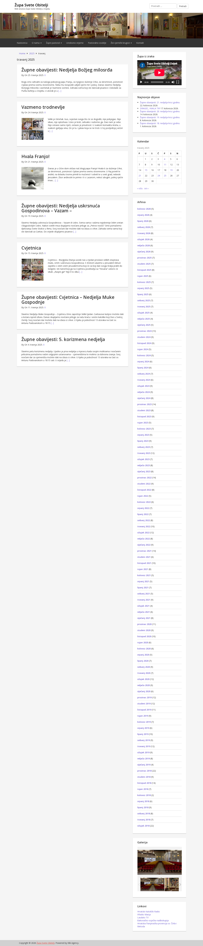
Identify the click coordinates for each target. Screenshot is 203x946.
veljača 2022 (143, 538)
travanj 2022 (143, 526)
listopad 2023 (144, 416)
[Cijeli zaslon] (177, 82)
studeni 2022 (144, 483)
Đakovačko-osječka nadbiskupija (153, 920)
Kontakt (140, 42)
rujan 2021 (142, 569)
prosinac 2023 (144, 404)
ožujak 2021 (143, 605)
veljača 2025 (143, 318)
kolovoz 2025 (144, 282)
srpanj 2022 (143, 508)
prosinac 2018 (144, 770)
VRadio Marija (144, 914)
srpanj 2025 (143, 288)
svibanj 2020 (143, 666)
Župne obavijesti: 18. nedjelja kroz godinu (160, 123)
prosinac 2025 (144, 257)
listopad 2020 (144, 636)
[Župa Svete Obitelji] (101, 25)
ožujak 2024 (143, 386)
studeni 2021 (144, 557)
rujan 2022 (142, 495)
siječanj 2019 (143, 764)
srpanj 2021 (143, 581)
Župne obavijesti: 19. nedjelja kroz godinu (160, 117)
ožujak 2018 (143, 825)
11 (165, 164)
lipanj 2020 (142, 660)
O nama (36, 42)
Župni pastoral (53, 42)
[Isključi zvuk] (172, 82)
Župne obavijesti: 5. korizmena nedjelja (63, 339)
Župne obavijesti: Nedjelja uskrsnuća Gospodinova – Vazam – (60, 208)
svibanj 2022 (143, 520)
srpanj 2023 (143, 434)
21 (140, 175)
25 (165, 175)
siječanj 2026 (143, 251)
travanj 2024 (143, 379)
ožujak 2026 (143, 239)
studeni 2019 (144, 703)
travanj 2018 (143, 819)
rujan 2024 (142, 349)
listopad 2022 (144, 489)
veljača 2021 (143, 612)
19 (171, 170)
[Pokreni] (141, 82)
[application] (159, 72)
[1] (152, 884)
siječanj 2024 (143, 398)
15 (146, 170)
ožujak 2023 (143, 459)
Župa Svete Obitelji (31, 4)
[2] (177, 884)
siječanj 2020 (143, 691)
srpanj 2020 (143, 654)
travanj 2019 (143, 746)
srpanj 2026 (143, 214)
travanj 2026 (143, 233)
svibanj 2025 (143, 300)
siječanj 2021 (143, 618)
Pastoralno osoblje (97, 42)
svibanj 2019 (143, 740)
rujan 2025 (142, 276)
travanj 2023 (143, 453)
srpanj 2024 (143, 361)
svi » (146, 188)
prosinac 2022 (144, 477)
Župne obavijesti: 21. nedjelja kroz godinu (160, 102)
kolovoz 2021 (144, 575)
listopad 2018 (144, 783)
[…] (59, 90)
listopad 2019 (144, 709)
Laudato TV (142, 917)
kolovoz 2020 (144, 648)
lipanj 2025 (142, 294)
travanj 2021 (143, 599)
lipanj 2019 (142, 734)
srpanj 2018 (143, 801)
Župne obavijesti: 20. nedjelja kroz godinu (160, 111)
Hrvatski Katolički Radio (148, 911)
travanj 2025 (143, 306)
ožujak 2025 (143, 312)
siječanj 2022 (143, 544)
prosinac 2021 (144, 550)
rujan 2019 (142, 715)
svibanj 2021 (143, 593)
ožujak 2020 (143, 679)
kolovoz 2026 (144, 208)
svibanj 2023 (143, 447)
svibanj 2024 (143, 373)
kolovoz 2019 (144, 721)
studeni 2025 (144, 263)
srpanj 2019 (143, 728)
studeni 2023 (144, 410)
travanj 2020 (143, 673)
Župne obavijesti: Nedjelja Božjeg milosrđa (66, 70)
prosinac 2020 (144, 624)
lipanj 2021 (142, 587)
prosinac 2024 (144, 331)
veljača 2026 (143, 245)
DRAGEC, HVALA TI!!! (150, 108)
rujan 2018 (142, 789)
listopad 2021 (144, 563)
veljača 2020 (143, 685)
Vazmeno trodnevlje (43, 107)
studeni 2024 (144, 337)
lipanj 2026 (142, 221)
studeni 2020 (144, 630)
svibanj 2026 (143, 227)
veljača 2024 (143, 392)
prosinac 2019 (144, 697)
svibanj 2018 (143, 813)
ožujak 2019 (143, 752)
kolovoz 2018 (144, 795)
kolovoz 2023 (144, 428)
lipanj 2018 (142, 807)
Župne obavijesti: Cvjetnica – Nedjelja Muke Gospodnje (67, 299)
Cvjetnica (31, 248)
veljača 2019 (143, 758)
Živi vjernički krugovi (120, 42)
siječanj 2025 (143, 324)
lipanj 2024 (142, 367)
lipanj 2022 (142, 514)
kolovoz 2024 (144, 355)
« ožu (140, 188)
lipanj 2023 (142, 440)
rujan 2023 (142, 422)
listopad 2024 (144, 343)
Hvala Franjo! (35, 156)
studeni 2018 (144, 776)
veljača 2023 (143, 465)
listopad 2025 (144, 269)
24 (159, 175)
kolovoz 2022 (144, 502)
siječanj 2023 (143, 471)
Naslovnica (22, 42)
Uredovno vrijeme (75, 42)
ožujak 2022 (143, 532)
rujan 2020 (142, 642)
